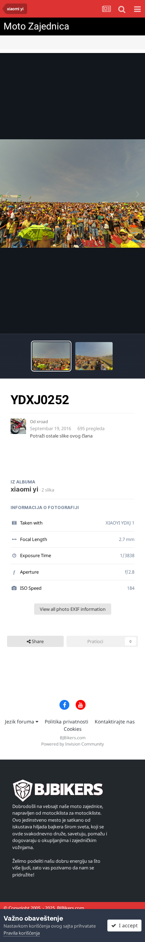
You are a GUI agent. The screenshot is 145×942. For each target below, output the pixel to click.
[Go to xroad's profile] (18, 426)
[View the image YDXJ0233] (94, 356)
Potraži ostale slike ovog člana (61, 436)
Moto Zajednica (36, 26)
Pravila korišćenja (22, 933)
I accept (127, 925)
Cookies (73, 729)
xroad (42, 422)
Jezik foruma (20, 721)
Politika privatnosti (66, 721)
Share (37, 641)
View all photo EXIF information (73, 609)
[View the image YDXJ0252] (51, 356)
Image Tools (116, 321)
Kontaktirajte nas (115, 721)
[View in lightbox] (72, 193)
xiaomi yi (24, 489)
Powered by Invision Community (72, 744)
